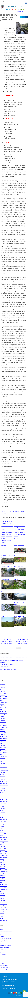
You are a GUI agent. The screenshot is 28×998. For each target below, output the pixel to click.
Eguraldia (2, 936)
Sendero (16, 579)
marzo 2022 (2, 745)
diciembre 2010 (3, 918)
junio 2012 (2, 895)
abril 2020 (2, 774)
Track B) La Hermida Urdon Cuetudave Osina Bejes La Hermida (7, 540)
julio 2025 (2, 704)
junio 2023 (2, 729)
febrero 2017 (3, 833)
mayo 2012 (2, 897)
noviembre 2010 (3, 920)
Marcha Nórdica (3, 943)
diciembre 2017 (3, 817)
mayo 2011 (2, 911)
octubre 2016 (3, 839)
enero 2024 (2, 723)
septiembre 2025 (4, 702)
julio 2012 (2, 893)
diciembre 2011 (3, 904)
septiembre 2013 (4, 871)
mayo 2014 (2, 860)
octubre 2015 (3, 853)
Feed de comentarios (5, 967)
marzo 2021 (2, 763)
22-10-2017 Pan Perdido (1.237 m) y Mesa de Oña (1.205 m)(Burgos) (22, 641)
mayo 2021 (2, 760)
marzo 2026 (2, 691)
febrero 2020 (3, 778)
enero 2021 (2, 765)
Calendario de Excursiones (6, 931)
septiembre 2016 (4, 841)
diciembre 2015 (3, 851)
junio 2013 (2, 875)
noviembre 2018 (3, 801)
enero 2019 (2, 797)
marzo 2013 (2, 880)
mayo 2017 (2, 828)
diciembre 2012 (3, 884)
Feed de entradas (4, 965)
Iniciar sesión (20, 11)
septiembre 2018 (4, 805)
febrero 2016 (3, 848)
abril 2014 (2, 862)
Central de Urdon (5, 579)
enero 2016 (2, 850)
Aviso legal (19, 995)
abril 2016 (2, 844)
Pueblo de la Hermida (19, 616)
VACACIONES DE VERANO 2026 (6, 664)
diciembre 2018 (3, 799)
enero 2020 (2, 779)
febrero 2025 (3, 707)
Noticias (2, 951)
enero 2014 (2, 868)
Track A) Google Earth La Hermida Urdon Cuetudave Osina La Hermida (19, 527)
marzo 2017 (2, 832)
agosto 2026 (2, 684)
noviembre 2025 (3, 698)
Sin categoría (3, 954)
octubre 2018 (3, 803)
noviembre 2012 (3, 886)
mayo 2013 (2, 877)
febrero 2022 (3, 747)
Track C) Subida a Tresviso (19, 538)
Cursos (1, 934)
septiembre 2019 (4, 785)
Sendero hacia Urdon (18, 566)
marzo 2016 (2, 846)
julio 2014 (2, 859)
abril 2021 (2, 761)
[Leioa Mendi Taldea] (2, 7)
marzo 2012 (2, 900)
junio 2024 (2, 718)
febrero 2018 (3, 814)
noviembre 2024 (3, 713)
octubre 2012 (3, 887)
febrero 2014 (3, 866)
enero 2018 (2, 815)
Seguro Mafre (3, 952)
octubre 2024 (3, 714)
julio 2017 (2, 826)
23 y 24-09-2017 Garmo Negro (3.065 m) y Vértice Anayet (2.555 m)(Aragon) (6, 641)
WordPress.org (3, 969)
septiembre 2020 (4, 770)
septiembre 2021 (4, 756)
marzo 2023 (2, 731)
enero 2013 (2, 882)
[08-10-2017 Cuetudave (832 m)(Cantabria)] (22, 33)
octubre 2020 (3, 769)
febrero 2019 (3, 796)
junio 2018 (2, 808)
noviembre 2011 (3, 906)
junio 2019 (2, 788)
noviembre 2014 (3, 857)
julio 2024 (2, 716)
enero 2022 (2, 749)
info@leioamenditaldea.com (8, 985)
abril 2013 (2, 878)
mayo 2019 (2, 790)
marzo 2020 (2, 776)
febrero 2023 (3, 732)
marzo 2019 (2, 794)
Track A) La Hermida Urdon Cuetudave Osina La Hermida (19, 534)
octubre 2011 (3, 907)
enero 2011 (2, 916)
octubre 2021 (3, 754)
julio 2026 (2, 686)
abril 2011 (2, 913)
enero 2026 (2, 695)
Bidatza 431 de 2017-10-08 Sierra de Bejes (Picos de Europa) (7, 527)
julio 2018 (2, 806)
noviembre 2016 (3, 837)
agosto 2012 (2, 891)
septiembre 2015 (4, 855)
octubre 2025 (3, 700)
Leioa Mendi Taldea (14, 6)
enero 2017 (2, 835)
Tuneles (3, 591)
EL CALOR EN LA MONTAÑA (6, 666)
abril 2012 (2, 898)
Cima (15, 591)
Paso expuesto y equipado (7, 602)
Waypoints (3, 545)
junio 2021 (2, 758)
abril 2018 (2, 810)
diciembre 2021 (3, 751)
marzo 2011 (2, 915)
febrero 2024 (3, 722)
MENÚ (2, 2)
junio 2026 (2, 687)
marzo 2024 (2, 720)
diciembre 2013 (3, 869)
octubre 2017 (3, 821)
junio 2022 (2, 741)
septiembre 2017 (4, 823)
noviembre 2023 (3, 725)
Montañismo (3, 949)
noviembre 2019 (3, 783)
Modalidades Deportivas (5, 945)
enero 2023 (2, 734)
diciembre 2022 (3, 736)
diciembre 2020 (3, 767)
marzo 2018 (2, 812)
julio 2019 (2, 787)
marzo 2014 (2, 864)
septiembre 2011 (4, 909)
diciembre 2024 (3, 711)
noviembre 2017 (3, 819)
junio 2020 (2, 772)
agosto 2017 (2, 824)
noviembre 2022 (3, 738)
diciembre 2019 (3, 781)
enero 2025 (2, 709)
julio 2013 (2, 873)
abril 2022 (2, 743)
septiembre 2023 (4, 727)
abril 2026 (2, 689)
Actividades (2, 929)
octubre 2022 (3, 740)
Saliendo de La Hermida (6, 566)
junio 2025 (2, 705)
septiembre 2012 (4, 889)
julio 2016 (2, 842)
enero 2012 (2, 902)
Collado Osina (4, 616)
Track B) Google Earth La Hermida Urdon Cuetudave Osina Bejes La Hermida (7, 534)
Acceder (2, 963)
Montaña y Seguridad (5, 947)
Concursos (2, 933)
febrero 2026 (3, 693)
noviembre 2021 (3, 752)
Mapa (15, 555)
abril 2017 (2, 830)
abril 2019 (2, 792)
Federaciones (3, 942)
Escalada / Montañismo (5, 938)
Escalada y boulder (4, 940)
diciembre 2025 (3, 696)
